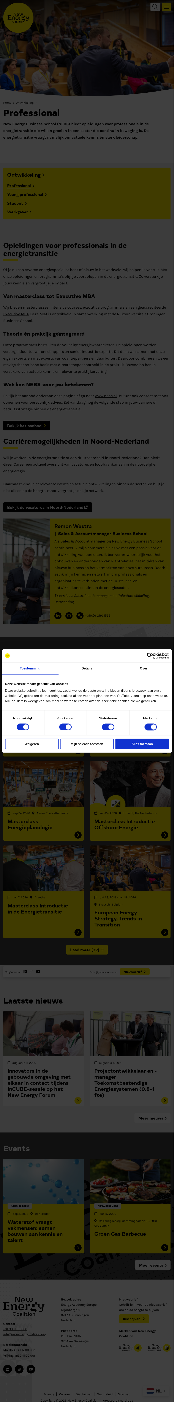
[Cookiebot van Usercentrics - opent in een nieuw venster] (150, 655)
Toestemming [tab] (30, 668)
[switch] (65, 726)
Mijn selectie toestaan (87, 744)
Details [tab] (87, 668)
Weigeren (32, 744)
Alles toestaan (142, 744)
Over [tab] (143, 668)
